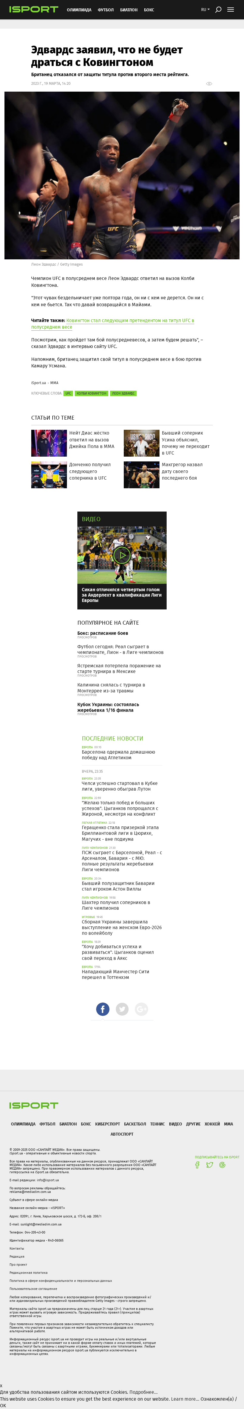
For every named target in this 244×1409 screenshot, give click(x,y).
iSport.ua (38, 382)
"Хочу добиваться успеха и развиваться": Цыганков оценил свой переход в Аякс (118, 952)
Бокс (149, 10)
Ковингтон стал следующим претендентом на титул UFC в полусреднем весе (112, 323)
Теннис (157, 1124)
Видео (91, 519)
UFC (68, 393)
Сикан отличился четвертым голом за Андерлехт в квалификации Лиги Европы (122, 594)
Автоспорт (122, 1134)
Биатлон (128, 10)
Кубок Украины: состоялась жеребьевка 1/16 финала (108, 707)
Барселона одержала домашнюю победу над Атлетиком (118, 755)
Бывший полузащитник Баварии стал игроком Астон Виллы (118, 886)
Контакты (17, 1248)
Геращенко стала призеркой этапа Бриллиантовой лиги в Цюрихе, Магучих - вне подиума (120, 833)
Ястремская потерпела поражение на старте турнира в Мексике (119, 668)
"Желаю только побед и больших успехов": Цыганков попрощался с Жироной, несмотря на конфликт (120, 808)
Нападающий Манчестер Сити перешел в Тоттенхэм (115, 974)
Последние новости (112, 738)
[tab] (103, 1009)
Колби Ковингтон (91, 393)
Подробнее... (143, 1392)
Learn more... (185, 1399)
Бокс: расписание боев (102, 633)
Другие (193, 1124)
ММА (54, 382)
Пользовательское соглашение (33, 1288)
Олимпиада (79, 10)
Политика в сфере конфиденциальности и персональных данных (61, 1280)
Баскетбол (135, 1124)
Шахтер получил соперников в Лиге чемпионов (116, 905)
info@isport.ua (48, 1180)
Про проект (18, 1264)
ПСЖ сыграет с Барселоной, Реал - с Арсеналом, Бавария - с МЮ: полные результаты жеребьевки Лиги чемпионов (122, 861)
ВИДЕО (175, 1124)
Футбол (106, 10)
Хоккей (212, 1124)
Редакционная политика (29, 1272)
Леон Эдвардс (123, 393)
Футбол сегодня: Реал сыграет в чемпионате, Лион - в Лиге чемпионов (120, 649)
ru (203, 10)
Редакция (17, 1256)
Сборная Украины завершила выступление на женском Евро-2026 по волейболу (122, 927)
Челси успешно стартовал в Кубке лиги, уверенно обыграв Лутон (120, 786)
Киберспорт (107, 1124)
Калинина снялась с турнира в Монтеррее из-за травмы (111, 687)
